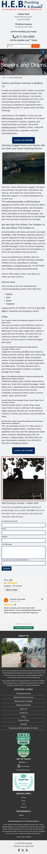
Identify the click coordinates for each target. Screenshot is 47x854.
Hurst (8, 297)
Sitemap (23, 724)
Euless (9, 300)
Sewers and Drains (23, 705)
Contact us (6, 308)
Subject (4, 536)
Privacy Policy (23, 720)
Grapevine (10, 304)
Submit (6, 568)
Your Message (7, 544)
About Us (23, 709)
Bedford (9, 294)
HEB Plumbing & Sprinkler (12, 118)
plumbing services (9, 127)
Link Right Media (28, 846)
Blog (23, 717)
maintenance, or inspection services (16, 266)
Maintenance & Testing (23, 701)
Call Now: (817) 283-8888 (23, 140)
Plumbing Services (23, 693)
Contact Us (23, 713)
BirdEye (21, 815)
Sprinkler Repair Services (23, 697)
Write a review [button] (11, 590)
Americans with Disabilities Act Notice (23, 728)
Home (4, 77)
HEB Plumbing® (26, 843)
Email (4, 529)
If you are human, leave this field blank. (15, 560)
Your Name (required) (9, 521)
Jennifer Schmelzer (17, 599)
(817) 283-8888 (24, 36)
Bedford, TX (24, 762)
